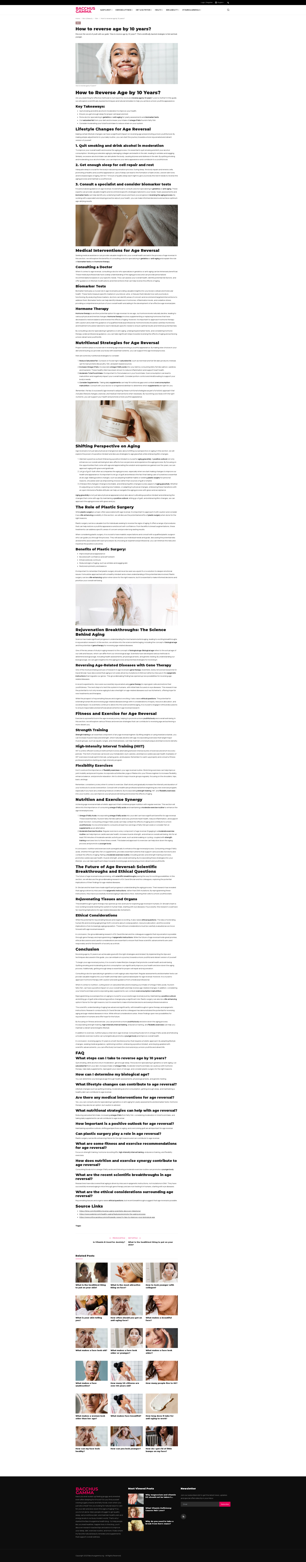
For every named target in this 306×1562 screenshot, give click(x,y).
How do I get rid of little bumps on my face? (159, 1450)
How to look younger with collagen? (160, 1286)
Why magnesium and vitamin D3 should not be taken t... (160, 1496)
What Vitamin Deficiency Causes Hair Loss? (158, 1509)
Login (203, 2)
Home (78, 18)
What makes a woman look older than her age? (90, 1417)
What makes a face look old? (91, 1350)
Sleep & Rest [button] (105, 10)
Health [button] (158, 10)
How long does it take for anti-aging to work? (160, 1417)
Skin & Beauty (87, 18)
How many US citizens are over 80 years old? (125, 1384)
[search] (228, 10)
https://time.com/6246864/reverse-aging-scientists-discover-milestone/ (110, 1211)
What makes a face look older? (159, 1351)
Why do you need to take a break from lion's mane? (159, 1522)
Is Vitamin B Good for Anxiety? (109, 1242)
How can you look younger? (126, 1449)
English (220, 2)
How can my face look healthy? (88, 1450)
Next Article (133, 1238)
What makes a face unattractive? (86, 1384)
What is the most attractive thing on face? (125, 1286)
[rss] (183, 1516)
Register (209, 2)
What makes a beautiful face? (159, 1319)
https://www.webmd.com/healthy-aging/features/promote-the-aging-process (112, 1214)
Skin (96, 18)
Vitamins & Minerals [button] (190, 10)
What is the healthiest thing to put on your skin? (150, 1243)
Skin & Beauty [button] (172, 10)
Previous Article (118, 1238)
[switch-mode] (228, 2)
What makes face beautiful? (126, 1416)
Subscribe (225, 1504)
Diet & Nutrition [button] (143, 10)
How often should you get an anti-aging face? (126, 1319)
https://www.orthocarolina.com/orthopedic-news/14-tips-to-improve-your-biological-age (117, 1217)
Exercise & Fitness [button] (123, 10)
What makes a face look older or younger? (124, 1351)
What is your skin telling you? (89, 1319)
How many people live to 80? (162, 1383)
